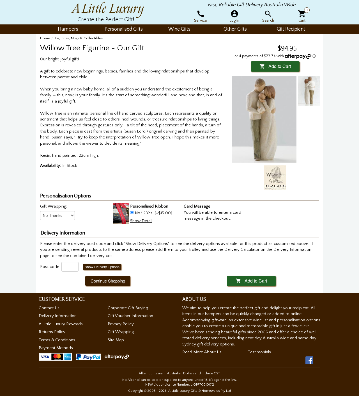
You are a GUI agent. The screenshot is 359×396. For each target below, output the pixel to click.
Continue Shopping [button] (108, 281)
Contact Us (49, 308)
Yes (149, 213)
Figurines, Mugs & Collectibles (79, 38)
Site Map (116, 340)
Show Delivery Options (102, 266)
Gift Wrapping (121, 331)
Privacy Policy (121, 324)
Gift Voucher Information (130, 315)
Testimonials (259, 352)
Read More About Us (202, 352)
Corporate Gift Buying (128, 308)
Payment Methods (56, 347)
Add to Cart (275, 66)
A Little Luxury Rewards (61, 324)
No (137, 213)
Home (45, 38)
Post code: (50, 266)
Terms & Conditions (57, 340)
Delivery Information (58, 315)
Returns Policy (52, 331)
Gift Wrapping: (53, 206)
